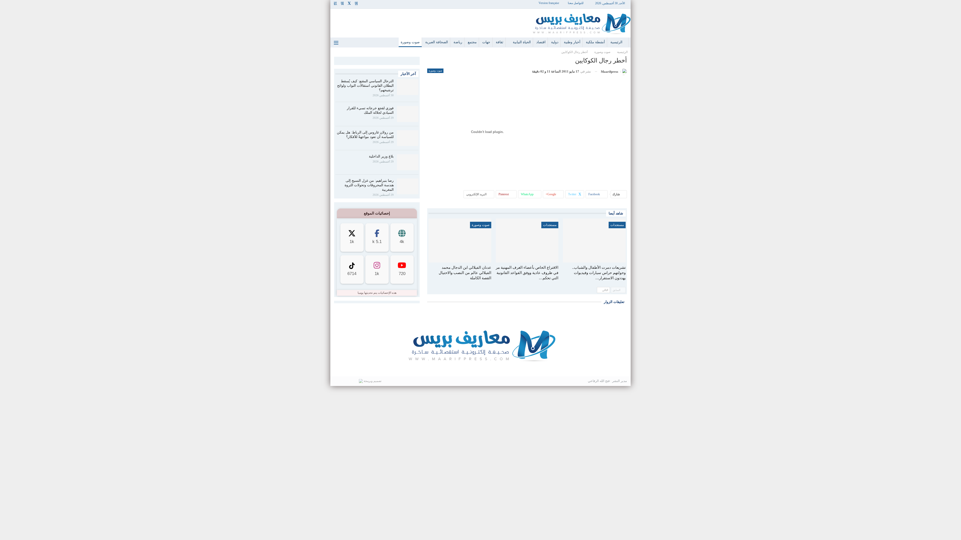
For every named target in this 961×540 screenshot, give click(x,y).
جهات (486, 42)
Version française (549, 3)
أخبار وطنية (572, 42)
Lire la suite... (480, 368)
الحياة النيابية (522, 42)
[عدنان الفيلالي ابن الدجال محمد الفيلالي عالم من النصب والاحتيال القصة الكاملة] (459, 240)
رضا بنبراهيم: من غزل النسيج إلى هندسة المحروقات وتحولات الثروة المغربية (369, 185)
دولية (554, 42)
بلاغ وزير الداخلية (381, 156)
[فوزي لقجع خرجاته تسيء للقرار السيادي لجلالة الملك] (407, 114)
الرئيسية (616, 42)
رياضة (457, 42)
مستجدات (617, 225)
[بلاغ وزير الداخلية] (407, 162)
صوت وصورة (410, 42)
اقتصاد (541, 42)
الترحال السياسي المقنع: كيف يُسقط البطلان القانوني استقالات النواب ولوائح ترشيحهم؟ (365, 85)
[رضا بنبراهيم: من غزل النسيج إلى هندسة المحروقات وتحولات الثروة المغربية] (407, 186)
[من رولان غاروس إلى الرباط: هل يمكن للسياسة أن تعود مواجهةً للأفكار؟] (407, 138)
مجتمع (472, 42)
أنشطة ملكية (595, 42)
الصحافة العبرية (436, 42)
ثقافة (499, 42)
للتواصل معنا (576, 3)
